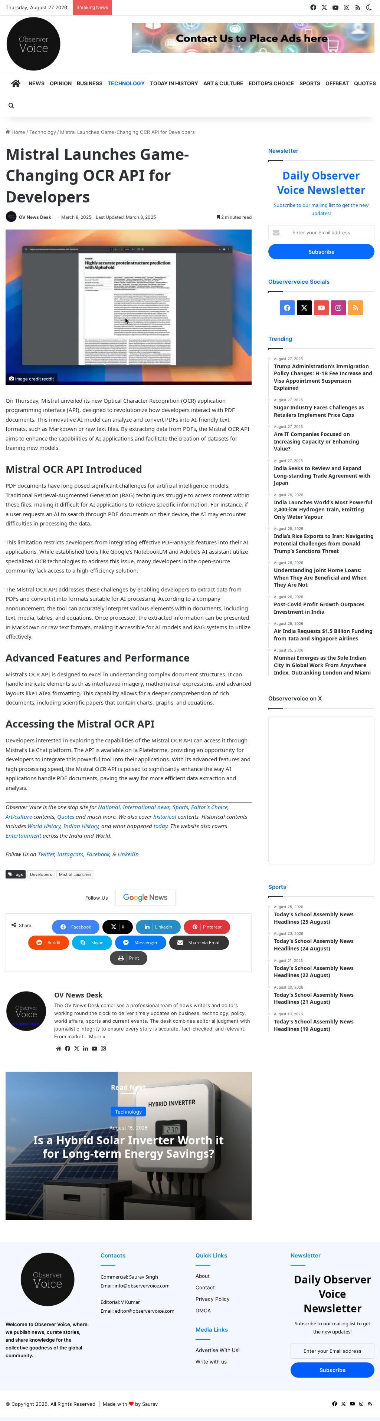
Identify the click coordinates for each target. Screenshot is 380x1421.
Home (17, 132)
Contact (205, 1287)
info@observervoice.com (142, 1285)
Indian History (80, 826)
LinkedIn (128, 854)
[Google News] (145, 898)
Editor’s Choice (271, 83)
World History (43, 826)
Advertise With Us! (218, 1350)
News (37, 83)
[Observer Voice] (33, 44)
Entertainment (23, 835)
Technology (126, 83)
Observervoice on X (295, 698)
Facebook (97, 854)
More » (97, 1036)
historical (164, 816)
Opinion (61, 83)
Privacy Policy (213, 1299)
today (160, 826)
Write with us (211, 1362)
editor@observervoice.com (144, 1311)
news (163, 807)
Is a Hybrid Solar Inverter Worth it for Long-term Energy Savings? (128, 1146)
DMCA (203, 1310)
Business (89, 83)
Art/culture (19, 816)
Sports (309, 83)
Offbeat (337, 83)
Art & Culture (223, 83)
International (139, 807)
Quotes (365, 83)
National (109, 807)
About (203, 1276)
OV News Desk (35, 217)
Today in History (174, 83)
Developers (41, 874)
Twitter (46, 854)
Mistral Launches (75, 874)
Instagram (70, 854)
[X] (76, 1048)
